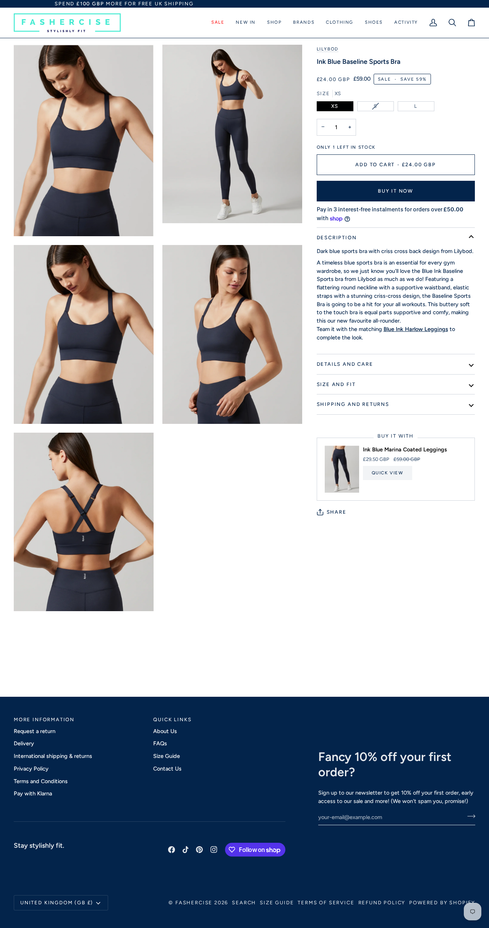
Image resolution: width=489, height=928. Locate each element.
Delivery (24, 743)
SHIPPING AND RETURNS (353, 404)
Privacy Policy (31, 768)
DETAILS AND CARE (345, 364)
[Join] (469, 816)
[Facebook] (171, 849)
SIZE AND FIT (336, 384)
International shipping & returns (53, 756)
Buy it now (395, 191)
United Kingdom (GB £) (56, 902)
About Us (165, 731)
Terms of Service (326, 902)
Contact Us (167, 768)
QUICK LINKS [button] (172, 719)
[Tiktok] (186, 849)
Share (337, 512)
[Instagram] (213, 849)
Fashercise (193, 902)
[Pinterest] (199, 849)
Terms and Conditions (41, 781)
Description (337, 237)
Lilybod (327, 49)
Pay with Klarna (33, 793)
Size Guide (166, 756)
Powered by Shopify (442, 902)
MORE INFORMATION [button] (44, 719)
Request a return (34, 731)
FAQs (160, 743)
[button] (218, 23)
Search (244, 902)
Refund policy (382, 902)
